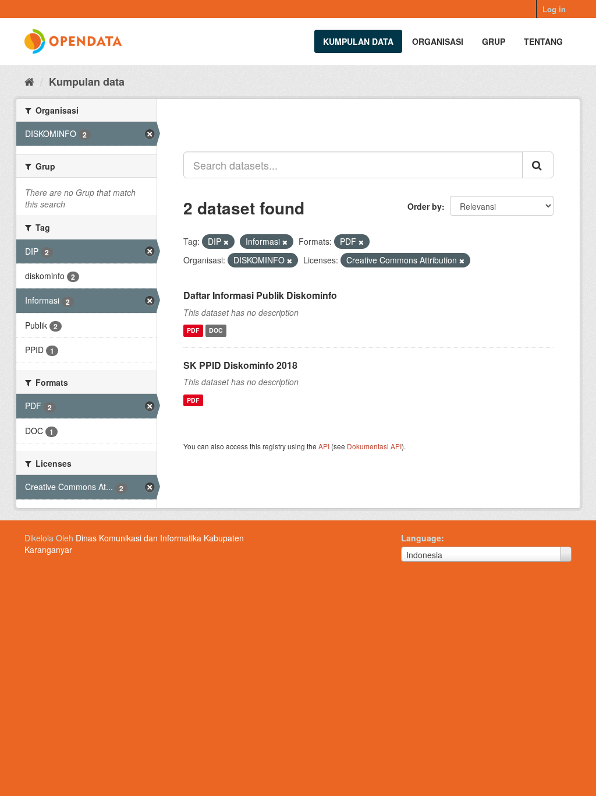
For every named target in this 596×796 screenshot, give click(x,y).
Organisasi (437, 41)
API (323, 446)
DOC (216, 330)
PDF (193, 330)
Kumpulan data (358, 41)
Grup (493, 41)
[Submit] (538, 165)
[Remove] (226, 241)
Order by (424, 206)
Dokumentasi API (374, 446)
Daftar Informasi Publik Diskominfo (260, 295)
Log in (554, 9)
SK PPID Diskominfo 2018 (240, 365)
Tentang (543, 41)
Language (421, 538)
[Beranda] (29, 81)
